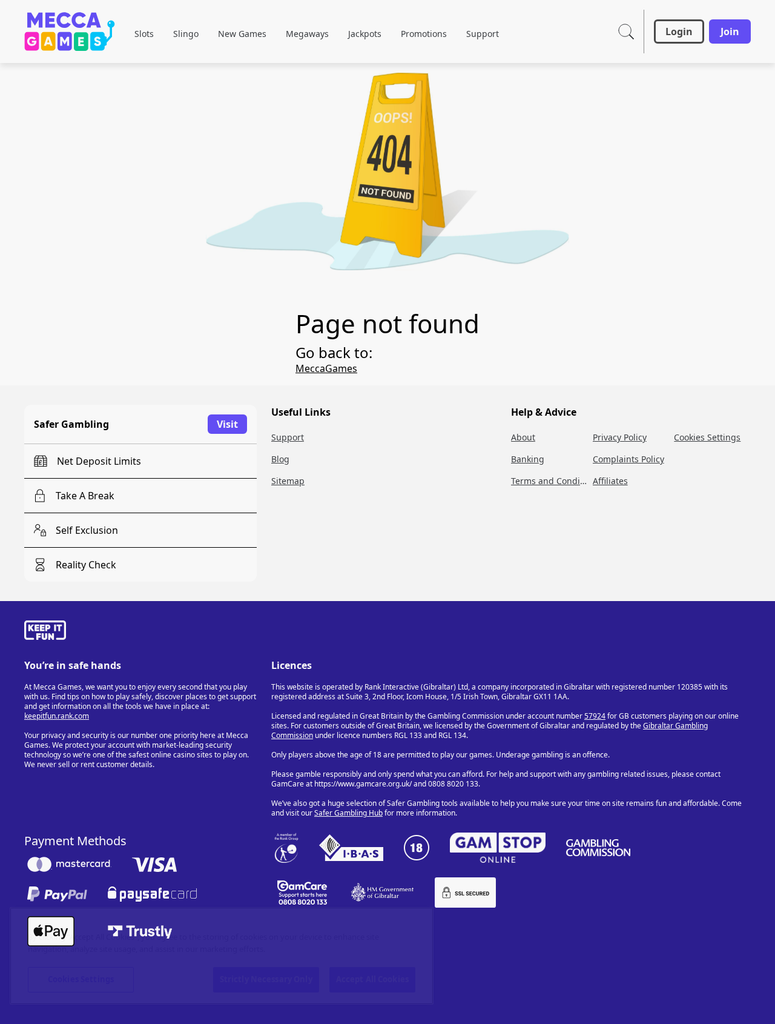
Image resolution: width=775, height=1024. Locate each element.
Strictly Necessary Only (266, 979)
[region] (222, 956)
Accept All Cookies (372, 979)
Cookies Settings (81, 979)
